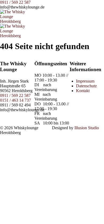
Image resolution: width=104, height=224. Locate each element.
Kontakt (83, 90)
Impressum (85, 81)
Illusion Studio (86, 128)
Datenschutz (86, 86)
